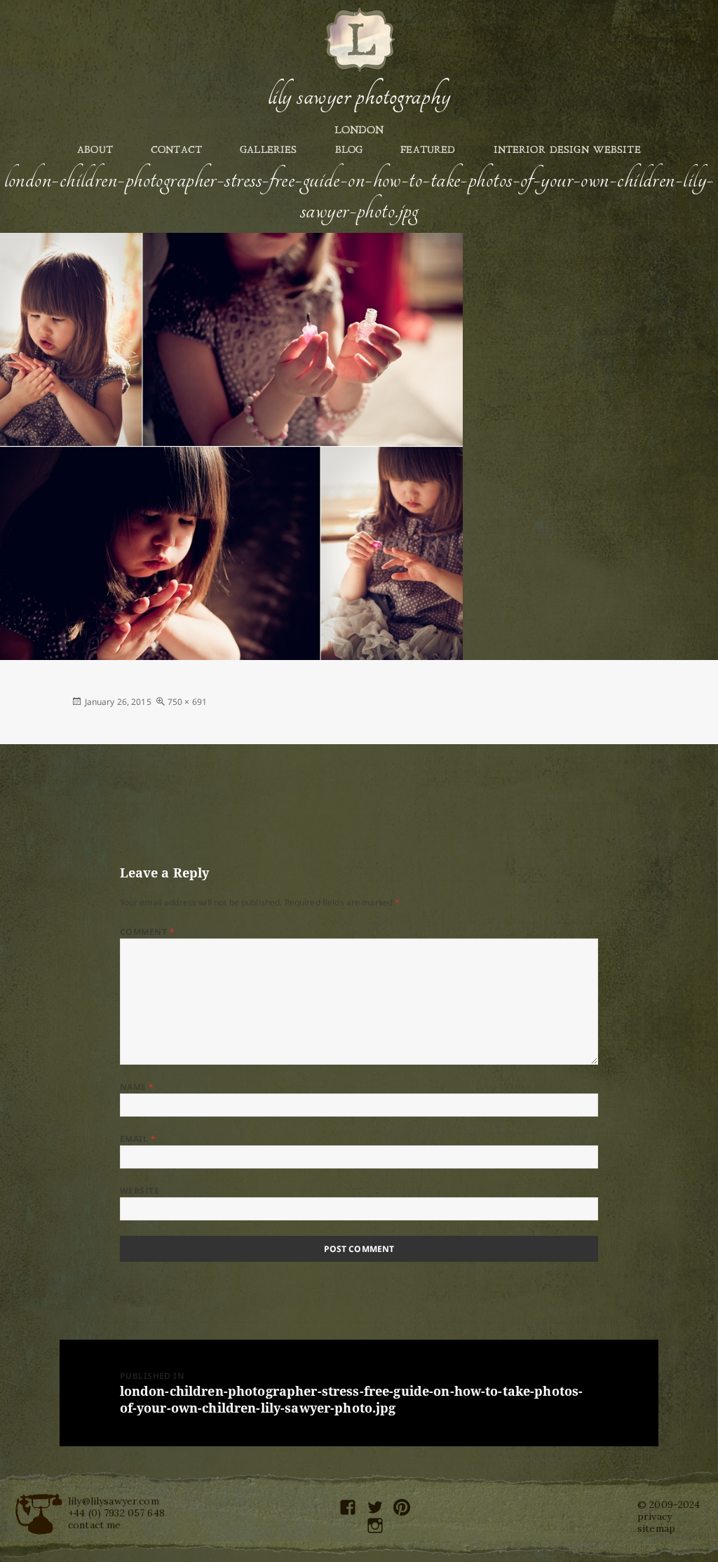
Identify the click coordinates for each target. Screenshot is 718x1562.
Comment (147, 932)
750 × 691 (187, 702)
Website (139, 1191)
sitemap (656, 1528)
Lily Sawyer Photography (359, 96)
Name (137, 1087)
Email (138, 1139)
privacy (654, 1516)
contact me (94, 1525)
